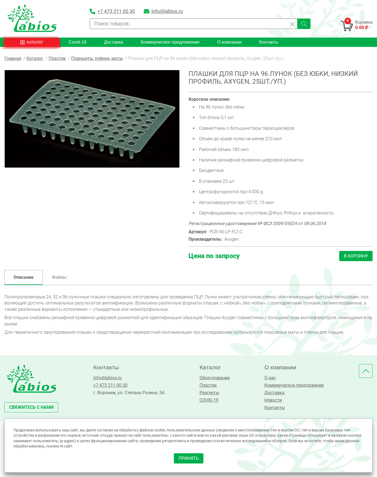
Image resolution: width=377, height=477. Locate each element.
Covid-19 (77, 42)
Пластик (208, 385)
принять (189, 458)
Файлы (59, 277)
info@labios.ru (107, 377)
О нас (270, 377)
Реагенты (209, 392)
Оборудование (215, 377)
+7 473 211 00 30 (110, 385)
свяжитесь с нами (31, 407)
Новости (273, 400)
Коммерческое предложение (170, 42)
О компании (229, 42)
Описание (24, 277)
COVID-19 (209, 400)
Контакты (268, 42)
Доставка (113, 42)
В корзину (356, 256)
